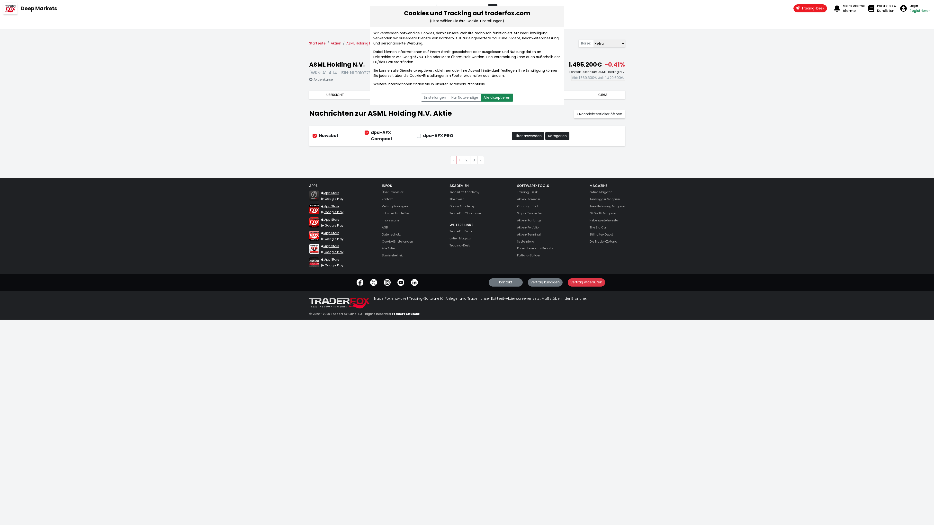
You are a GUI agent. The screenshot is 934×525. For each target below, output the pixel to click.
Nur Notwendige (464, 97)
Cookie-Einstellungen (428, 75)
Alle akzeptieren (497, 97)
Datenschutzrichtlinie (467, 84)
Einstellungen (435, 97)
